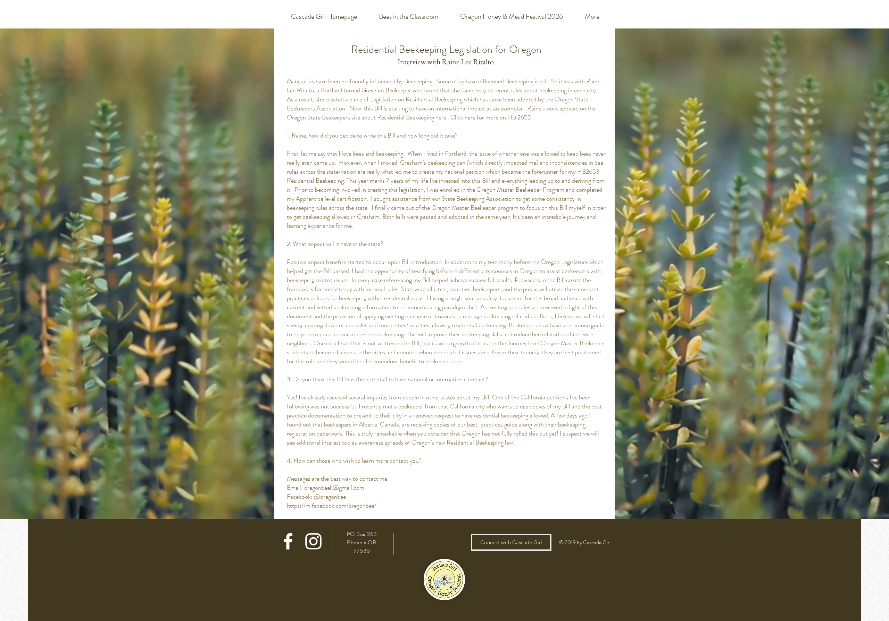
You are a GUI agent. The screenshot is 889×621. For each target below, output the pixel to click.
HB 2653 (519, 117)
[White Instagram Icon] (313, 541)
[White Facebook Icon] (288, 541)
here (440, 117)
